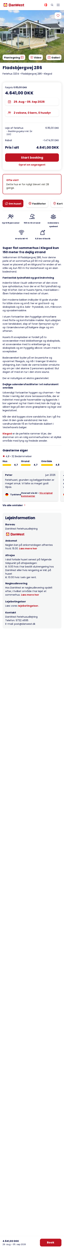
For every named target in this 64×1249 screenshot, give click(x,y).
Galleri (55, 57)
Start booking (32, 157)
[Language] (46, 5)
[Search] (52, 5)
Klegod (7, 433)
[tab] (13, 203)
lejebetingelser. (28, 605)
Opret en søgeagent (32, 164)
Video (37, 57)
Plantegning (12, 57)
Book (50, 1242)
